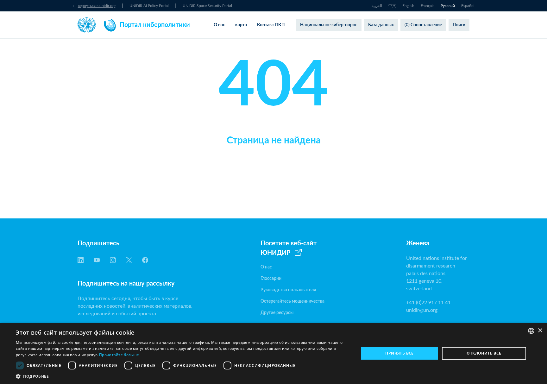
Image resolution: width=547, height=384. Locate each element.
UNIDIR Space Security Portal (207, 6)
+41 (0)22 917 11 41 (428, 302)
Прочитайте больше (119, 354)
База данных (381, 25)
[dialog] (273, 353)
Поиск (459, 25)
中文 (392, 6)
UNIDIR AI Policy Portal (149, 6)
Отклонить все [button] (484, 353)
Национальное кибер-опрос (328, 25)
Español (468, 6)
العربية (377, 6)
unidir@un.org (421, 310)
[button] (182, 376)
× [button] (540, 330)
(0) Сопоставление (423, 25)
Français (427, 6)
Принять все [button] (399, 353)
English (408, 6)
